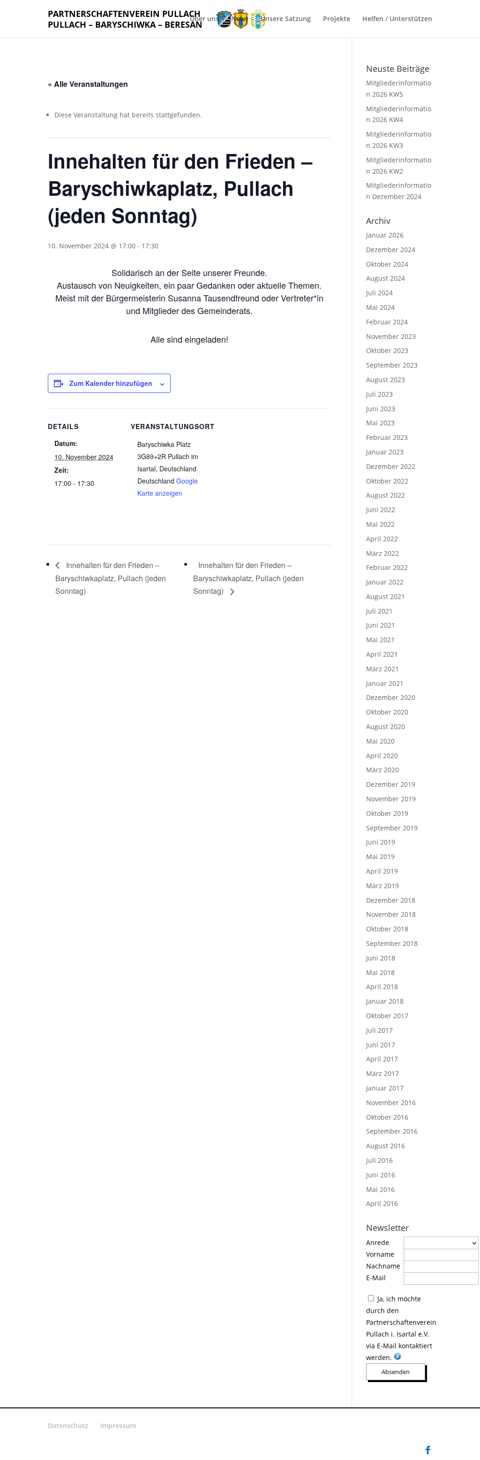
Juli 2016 (379, 1160)
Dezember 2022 (390, 466)
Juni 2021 (380, 625)
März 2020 (382, 769)
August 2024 (385, 278)
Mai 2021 (380, 639)
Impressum (118, 1425)
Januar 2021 (385, 683)
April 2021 (382, 654)
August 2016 (385, 1145)
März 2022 (382, 553)
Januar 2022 (385, 581)
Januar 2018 (385, 1001)
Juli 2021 (379, 611)
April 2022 (382, 538)
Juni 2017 (380, 1044)
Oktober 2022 (387, 480)
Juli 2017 (379, 1030)
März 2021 (382, 668)
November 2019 (391, 798)
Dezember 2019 (390, 784)
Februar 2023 (387, 437)
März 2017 (382, 1073)
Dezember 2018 (390, 900)
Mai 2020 (380, 741)
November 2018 (391, 914)
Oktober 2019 (387, 813)
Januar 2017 (385, 1087)
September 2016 (392, 1131)
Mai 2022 (380, 524)
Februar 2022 (387, 567)
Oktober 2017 (387, 1015)
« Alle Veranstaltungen (88, 83)
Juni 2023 (380, 408)
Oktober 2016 (387, 1117)
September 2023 (392, 365)
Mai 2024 (380, 307)
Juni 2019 (380, 842)
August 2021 (385, 596)
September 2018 (392, 943)
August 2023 (385, 379)
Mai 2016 (380, 1189)
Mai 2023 (380, 422)
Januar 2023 (385, 451)
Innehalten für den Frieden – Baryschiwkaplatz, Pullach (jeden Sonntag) (110, 578)
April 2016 (382, 1203)
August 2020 (385, 726)
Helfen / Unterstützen (397, 19)
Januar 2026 (385, 235)
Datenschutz (68, 1425)
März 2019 (382, 885)
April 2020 (382, 755)
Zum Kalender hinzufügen (110, 383)
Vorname (380, 1254)
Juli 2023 (379, 394)
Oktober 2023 (387, 350)
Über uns (204, 19)
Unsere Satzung (286, 19)
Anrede (377, 1242)
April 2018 (382, 986)
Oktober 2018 (387, 928)
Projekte (336, 19)
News (239, 19)
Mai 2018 (380, 972)
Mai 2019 (380, 856)
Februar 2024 (387, 321)
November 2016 (391, 1102)
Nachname (383, 1265)
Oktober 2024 (387, 264)
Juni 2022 (380, 509)
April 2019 (382, 871)
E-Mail (376, 1277)
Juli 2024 (379, 292)
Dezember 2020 (390, 697)
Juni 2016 (380, 1174)
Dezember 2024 (390, 249)
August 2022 (385, 495)
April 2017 (382, 1058)
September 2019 (392, 827)
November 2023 (391, 336)
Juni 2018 (380, 957)
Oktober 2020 (387, 711)
